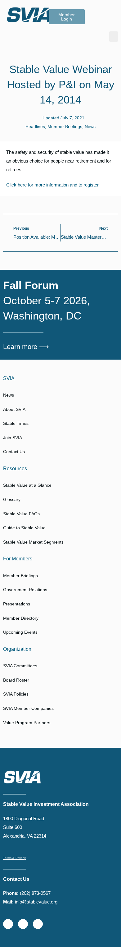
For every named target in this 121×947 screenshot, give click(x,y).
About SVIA (14, 409)
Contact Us (14, 451)
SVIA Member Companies (28, 708)
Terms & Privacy (14, 858)
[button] (113, 36)
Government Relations (25, 589)
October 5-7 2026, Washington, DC (46, 300)
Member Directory (20, 618)
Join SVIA (12, 437)
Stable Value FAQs (21, 513)
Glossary (11, 499)
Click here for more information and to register (52, 184)
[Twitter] (8, 924)
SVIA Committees (20, 665)
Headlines (35, 126)
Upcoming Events (20, 632)
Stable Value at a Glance (27, 485)
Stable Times (16, 423)
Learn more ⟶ (26, 347)
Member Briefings (64, 126)
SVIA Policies (16, 694)
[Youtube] (38, 924)
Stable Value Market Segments (33, 542)
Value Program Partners (26, 722)
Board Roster (16, 680)
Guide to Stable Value (24, 527)
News (90, 126)
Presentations (16, 603)
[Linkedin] (23, 924)
